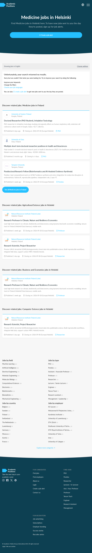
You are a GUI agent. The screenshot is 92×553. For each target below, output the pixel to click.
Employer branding (39, 527)
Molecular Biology (9, 379)
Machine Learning (9, 364)
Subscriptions (37, 523)
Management (68, 508)
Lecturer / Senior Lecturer (58, 383)
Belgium (6, 407)
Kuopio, (14, 116)
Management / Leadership (58, 399)
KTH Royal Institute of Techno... (60, 430)
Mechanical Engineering (11, 399)
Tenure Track (53, 391)
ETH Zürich (53, 422)
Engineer (52, 387)
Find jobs (36, 473)
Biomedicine (7, 395)
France (5, 441)
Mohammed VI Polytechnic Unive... (61, 410)
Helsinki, (14, 216)
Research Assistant (70, 504)
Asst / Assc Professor (71, 488)
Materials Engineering (10, 375)
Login (34, 485)
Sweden (6, 410)
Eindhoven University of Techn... (60, 426)
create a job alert (21, 91)
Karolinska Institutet (56, 414)
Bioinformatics (8, 391)
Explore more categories (45, 448)
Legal (3, 546)
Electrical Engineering (10, 371)
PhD (59, 131)
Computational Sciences (11, 383)
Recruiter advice (38, 534)
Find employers (38, 477)
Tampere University (18, 165)
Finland (19, 116)
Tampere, (14, 167)
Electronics (7, 387)
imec (50, 438)
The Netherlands (9, 422)
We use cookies (10, 546)
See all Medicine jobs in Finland (15, 190)
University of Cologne (56, 441)
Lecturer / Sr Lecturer (71, 485)
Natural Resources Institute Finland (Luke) (26, 214)
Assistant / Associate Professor (60, 371)
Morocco (6, 434)
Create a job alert (47, 35)
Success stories (38, 530)
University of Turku (55, 434)
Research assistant (55, 395)
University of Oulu (17, 139)
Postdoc (61, 182)
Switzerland (7, 418)
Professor (61, 231)
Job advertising (38, 519)
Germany (6, 430)
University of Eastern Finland (21, 114)
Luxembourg (7, 426)
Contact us (36, 492)
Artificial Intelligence (10, 368)
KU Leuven (53, 407)
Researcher (61, 256)
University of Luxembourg (58, 418)
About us (36, 481)
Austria (5, 438)
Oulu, (13, 142)
